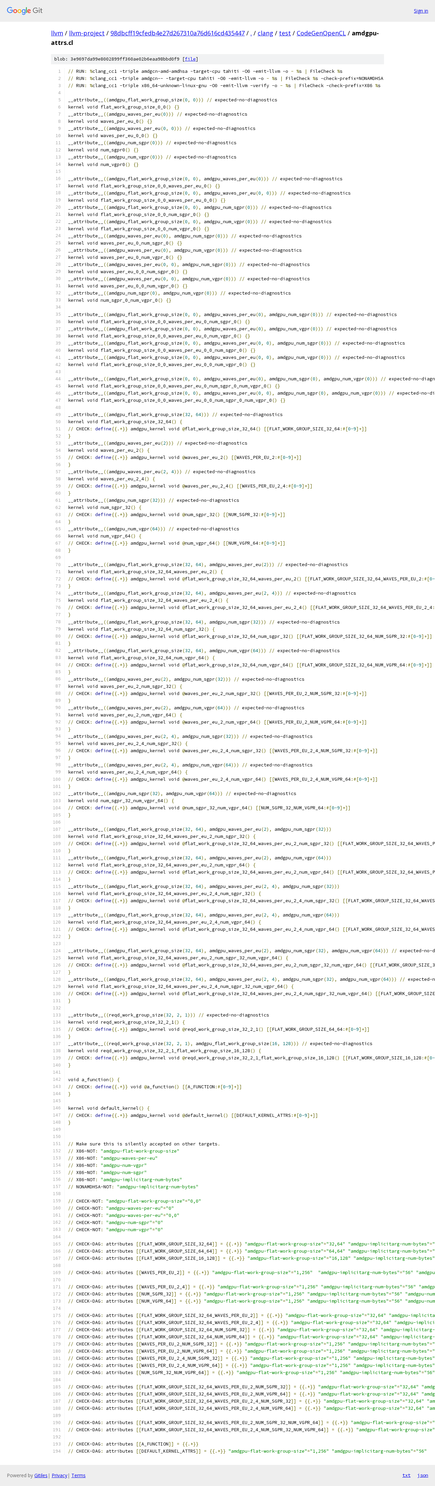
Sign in (421, 10)
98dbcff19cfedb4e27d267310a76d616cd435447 (177, 33)
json (422, 1475)
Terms (78, 1475)
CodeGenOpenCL (321, 33)
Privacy (59, 1475)
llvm (57, 33)
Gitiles (41, 1475)
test (285, 33)
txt (406, 1475)
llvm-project (87, 33)
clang (265, 33)
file (190, 59)
